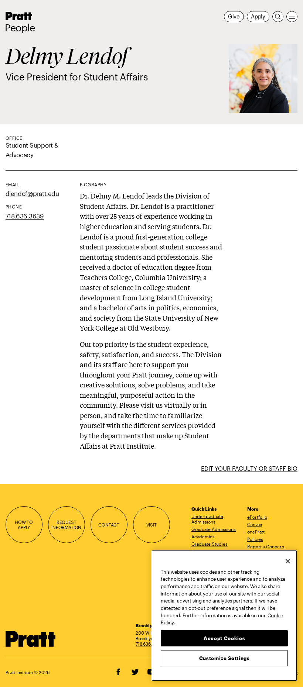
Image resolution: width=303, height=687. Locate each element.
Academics (203, 536)
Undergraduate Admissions (207, 519)
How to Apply (24, 524)
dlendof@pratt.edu (32, 193)
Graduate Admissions (213, 529)
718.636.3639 (25, 216)
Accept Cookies (224, 638)
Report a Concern (265, 546)
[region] (224, 615)
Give (234, 16)
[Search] (277, 16)
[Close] (288, 561)
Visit (151, 524)
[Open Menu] (291, 16)
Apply (258, 16)
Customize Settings (224, 658)
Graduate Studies (209, 543)
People (20, 27)
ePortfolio (257, 516)
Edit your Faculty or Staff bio (249, 468)
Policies (255, 539)
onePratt (256, 531)
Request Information (66, 524)
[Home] (31, 639)
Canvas (254, 524)
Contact (108, 524)
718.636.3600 (149, 643)
